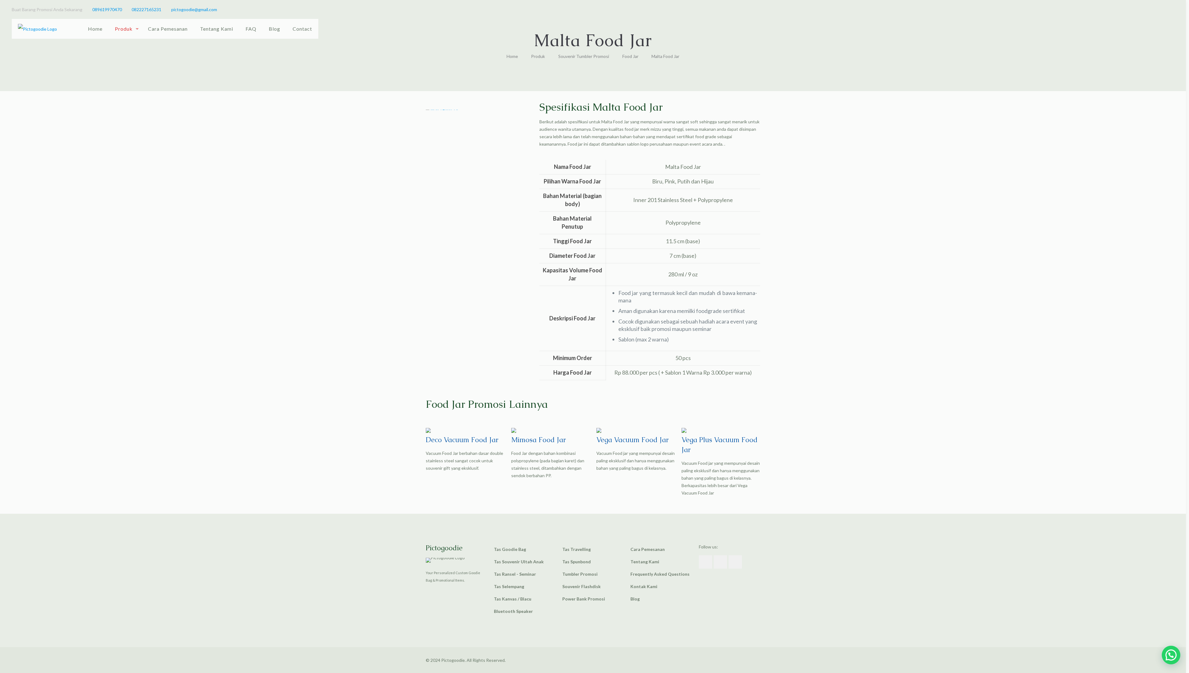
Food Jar (630, 56)
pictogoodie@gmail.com (194, 9)
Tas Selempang (509, 586)
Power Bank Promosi (583, 598)
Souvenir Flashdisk (581, 586)
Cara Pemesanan (647, 549)
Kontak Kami (643, 586)
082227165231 (146, 9)
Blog (635, 598)
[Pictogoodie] (37, 29)
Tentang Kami (644, 561)
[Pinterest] (1162, 9)
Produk (538, 56)
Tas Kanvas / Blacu (512, 598)
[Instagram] (1171, 9)
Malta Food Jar (665, 56)
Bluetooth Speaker (513, 611)
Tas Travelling (576, 549)
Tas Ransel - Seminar (515, 574)
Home (512, 56)
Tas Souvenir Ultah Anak (519, 561)
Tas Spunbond (576, 561)
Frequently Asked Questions (660, 574)
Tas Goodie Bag (510, 549)
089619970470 (107, 9)
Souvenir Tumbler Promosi (583, 56)
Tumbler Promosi (580, 574)
